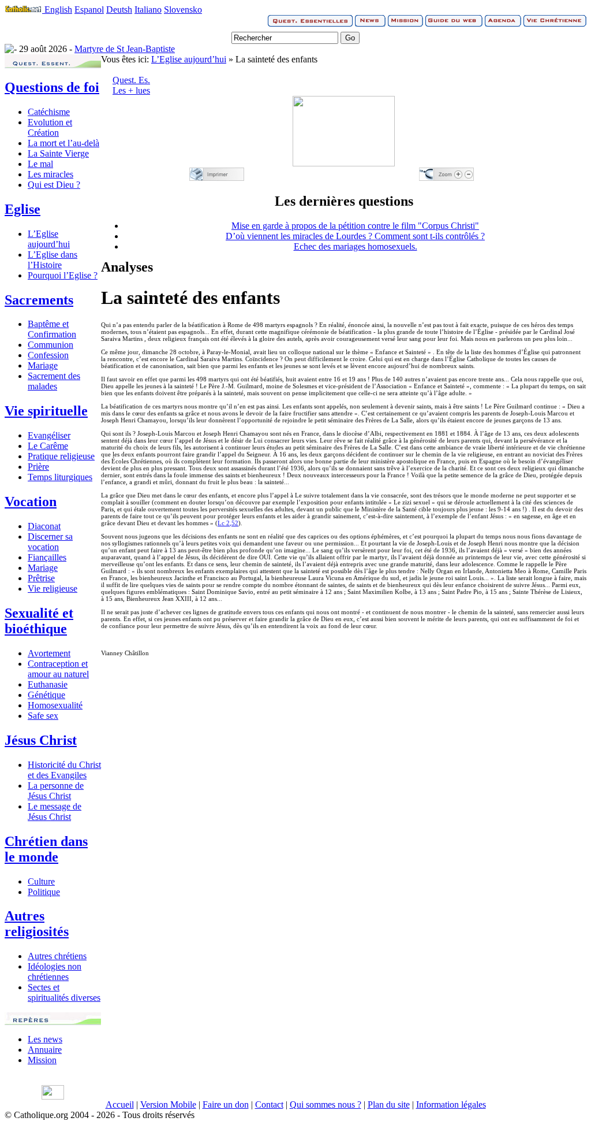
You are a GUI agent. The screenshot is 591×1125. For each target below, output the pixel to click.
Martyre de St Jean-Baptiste (124, 49)
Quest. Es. (131, 80)
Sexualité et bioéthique (39, 621)
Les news (45, 1039)
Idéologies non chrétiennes (54, 971)
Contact (269, 1104)
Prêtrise (41, 578)
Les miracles (50, 174)
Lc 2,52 (228, 522)
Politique (44, 892)
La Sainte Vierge (58, 153)
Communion (50, 345)
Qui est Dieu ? (54, 185)
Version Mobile (168, 1104)
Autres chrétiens (57, 956)
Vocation (31, 501)
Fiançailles (47, 557)
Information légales (451, 1104)
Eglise (22, 209)
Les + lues (131, 90)
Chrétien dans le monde (46, 849)
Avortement (49, 653)
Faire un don (226, 1104)
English (58, 9)
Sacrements (39, 299)
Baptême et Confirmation (52, 329)
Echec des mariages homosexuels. (355, 246)
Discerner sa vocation (50, 542)
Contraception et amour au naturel (58, 669)
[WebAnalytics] (53, 1096)
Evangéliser (49, 435)
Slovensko (183, 9)
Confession (48, 355)
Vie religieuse (52, 588)
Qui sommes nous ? (325, 1104)
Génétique (46, 695)
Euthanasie (48, 684)
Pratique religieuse (61, 456)
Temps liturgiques (60, 477)
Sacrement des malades (54, 381)
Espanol (89, 9)
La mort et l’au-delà (63, 143)
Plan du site (389, 1104)
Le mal (40, 164)
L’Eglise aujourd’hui (49, 239)
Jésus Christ (41, 740)
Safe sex (43, 716)
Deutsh (119, 9)
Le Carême (48, 446)
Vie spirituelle (46, 410)
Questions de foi (52, 87)
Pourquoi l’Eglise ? (63, 275)
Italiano (148, 9)
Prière (38, 466)
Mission (42, 1060)
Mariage (43, 365)
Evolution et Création (50, 127)
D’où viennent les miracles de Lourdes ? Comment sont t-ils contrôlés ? (355, 236)
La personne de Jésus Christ (56, 791)
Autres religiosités (37, 923)
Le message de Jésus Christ (54, 811)
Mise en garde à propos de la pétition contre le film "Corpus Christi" (355, 226)
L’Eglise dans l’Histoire (52, 260)
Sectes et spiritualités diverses (64, 992)
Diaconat (44, 526)
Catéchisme (49, 112)
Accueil (120, 1104)
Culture (41, 881)
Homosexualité (55, 705)
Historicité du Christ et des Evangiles (64, 770)
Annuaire (45, 1050)
